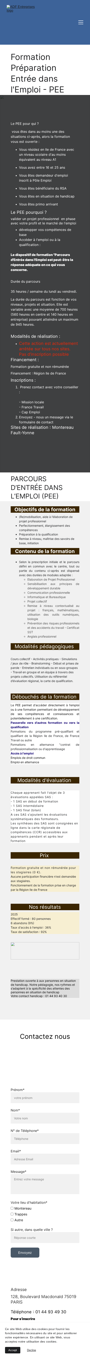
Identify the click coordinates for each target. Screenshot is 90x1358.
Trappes (20, 1214)
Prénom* (17, 1090)
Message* (18, 1171)
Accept (12, 1350)
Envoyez (25, 1252)
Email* (16, 1151)
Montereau (22, 1208)
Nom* (15, 1110)
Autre (18, 1220)
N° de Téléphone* (25, 1131)
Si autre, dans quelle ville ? (32, 1230)
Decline (31, 1350)
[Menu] (80, 22)
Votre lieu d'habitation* (29, 1202)
